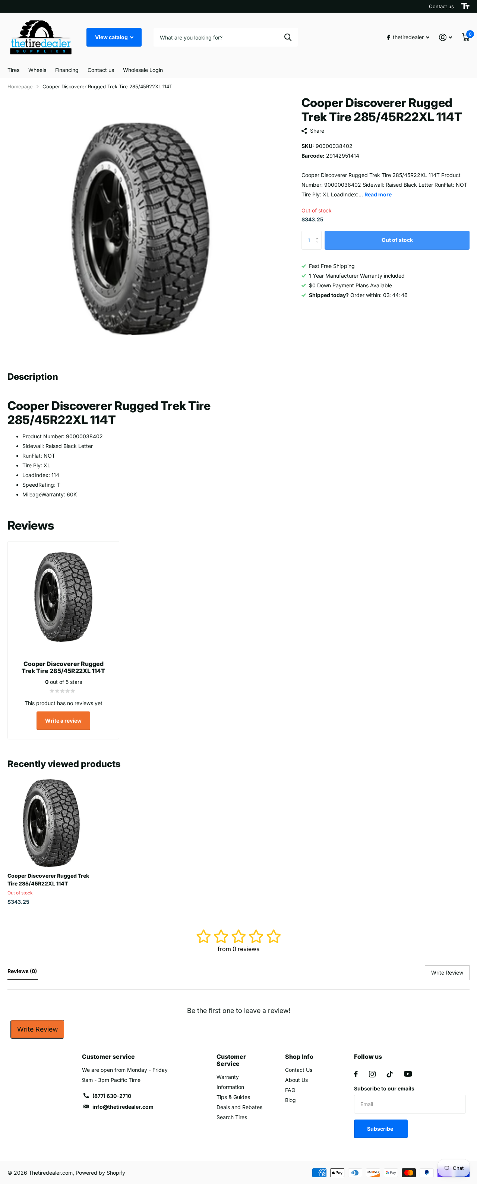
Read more (378, 194)
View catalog (112, 37)
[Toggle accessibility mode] (465, 6)
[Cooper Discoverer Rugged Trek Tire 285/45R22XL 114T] (51, 823)
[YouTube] (408, 1074)
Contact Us (298, 1070)
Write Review (37, 1029)
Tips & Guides (233, 1097)
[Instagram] (372, 1074)
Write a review (63, 720)
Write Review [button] (447, 972)
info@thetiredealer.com (123, 1107)
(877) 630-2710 (111, 1096)
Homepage (20, 86)
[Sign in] (445, 37)
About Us (296, 1080)
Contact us (441, 6)
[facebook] (356, 1074)
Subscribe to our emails (384, 1088)
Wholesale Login (143, 70)
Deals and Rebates (239, 1107)
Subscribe (380, 1128)
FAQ (290, 1090)
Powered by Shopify (100, 1172)
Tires (13, 70)
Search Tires (232, 1117)
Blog (290, 1100)
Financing (67, 70)
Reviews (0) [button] (22, 971)
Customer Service (231, 1060)
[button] (318, 233)
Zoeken (288, 37)
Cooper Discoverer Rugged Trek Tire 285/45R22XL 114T (48, 879)
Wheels (37, 70)
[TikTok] (390, 1074)
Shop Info (299, 1056)
